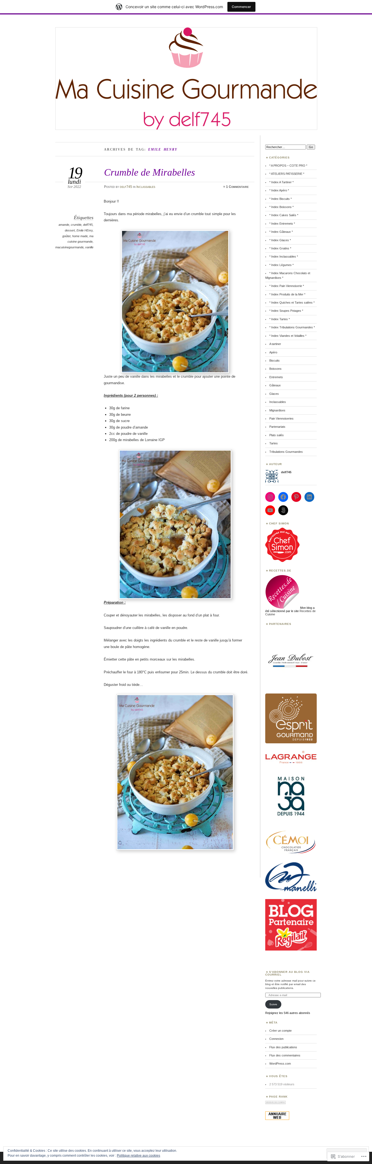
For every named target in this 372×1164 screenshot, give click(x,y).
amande (64, 224)
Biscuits (274, 360)
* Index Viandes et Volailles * (287, 335)
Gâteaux (275, 385)
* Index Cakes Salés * (283, 215)
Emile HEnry (85, 230)
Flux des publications (283, 1047)
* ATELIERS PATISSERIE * (286, 173)
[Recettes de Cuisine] (282, 561)
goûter (66, 236)
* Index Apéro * (279, 190)
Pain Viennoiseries (281, 418)
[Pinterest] (296, 497)
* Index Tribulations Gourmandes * (292, 327)
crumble (76, 224)
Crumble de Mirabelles (149, 172)
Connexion (276, 1038)
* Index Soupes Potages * (286, 310)
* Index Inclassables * (283, 256)
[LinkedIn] (309, 497)
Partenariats (277, 426)
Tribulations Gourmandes (286, 451)
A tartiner (275, 344)
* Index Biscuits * (280, 198)
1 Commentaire (237, 187)
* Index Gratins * (280, 248)
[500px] (283, 510)
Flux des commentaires (284, 1055)
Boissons (275, 368)
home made (80, 236)
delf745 (126, 187)
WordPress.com (280, 1063)
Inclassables (145, 187)
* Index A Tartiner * (281, 182)
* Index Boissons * (281, 207)
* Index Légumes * (281, 265)
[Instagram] (270, 497)
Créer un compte (280, 1030)
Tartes (273, 443)
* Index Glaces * (280, 240)
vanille (89, 247)
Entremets (276, 377)
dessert (70, 230)
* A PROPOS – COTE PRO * (288, 165)
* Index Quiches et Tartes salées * (292, 302)
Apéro (273, 352)
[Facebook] (283, 497)
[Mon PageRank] (275, 1103)
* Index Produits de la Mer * (287, 294)
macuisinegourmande (69, 247)
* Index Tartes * (279, 319)
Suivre (273, 1004)
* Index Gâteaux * (281, 231)
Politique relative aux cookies (138, 1155)
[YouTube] (270, 510)
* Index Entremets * (282, 223)
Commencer (241, 7)
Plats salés (276, 435)
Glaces (274, 393)
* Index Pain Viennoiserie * (286, 286)
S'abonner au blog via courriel (287, 973)
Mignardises (277, 410)
